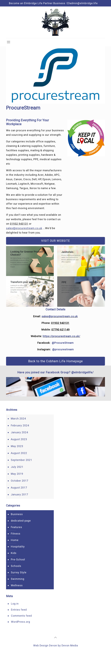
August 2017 (19, 487)
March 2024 (18, 418)
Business (17, 514)
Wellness (17, 585)
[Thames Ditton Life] (55, 22)
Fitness (15, 533)
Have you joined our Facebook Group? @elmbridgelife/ (55, 372)
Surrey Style (18, 572)
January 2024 (19, 432)
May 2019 (17, 473)
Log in (15, 603)
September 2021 (21, 459)
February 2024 (20, 425)
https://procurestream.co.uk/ (61, 336)
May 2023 (17, 446)
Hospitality (18, 546)
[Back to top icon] (55, 637)
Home (14, 540)
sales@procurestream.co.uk (24, 228)
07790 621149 (60, 329)
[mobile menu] (8, 42)
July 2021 (17, 466)
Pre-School (18, 559)
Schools (16, 565)
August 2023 (19, 439)
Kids (13, 553)
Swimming (17, 578)
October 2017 (19, 480)
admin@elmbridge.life (84, 3)
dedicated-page (21, 520)
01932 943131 (19, 223)
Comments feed (21, 615)
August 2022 (19, 453)
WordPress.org (20, 621)
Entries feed (19, 609)
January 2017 (19, 494)
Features (16, 527)
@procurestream (63, 349)
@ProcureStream (63, 342)
